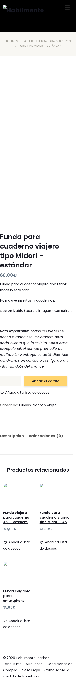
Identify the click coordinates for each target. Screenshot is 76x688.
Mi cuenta (34, 664)
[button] (24, 393)
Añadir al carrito (46, 381)
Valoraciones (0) (45, 435)
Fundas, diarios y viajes (38, 405)
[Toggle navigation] (67, 7)
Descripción (12, 435)
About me (13, 664)
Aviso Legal (31, 670)
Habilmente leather (19, 41)
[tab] (14, 436)
